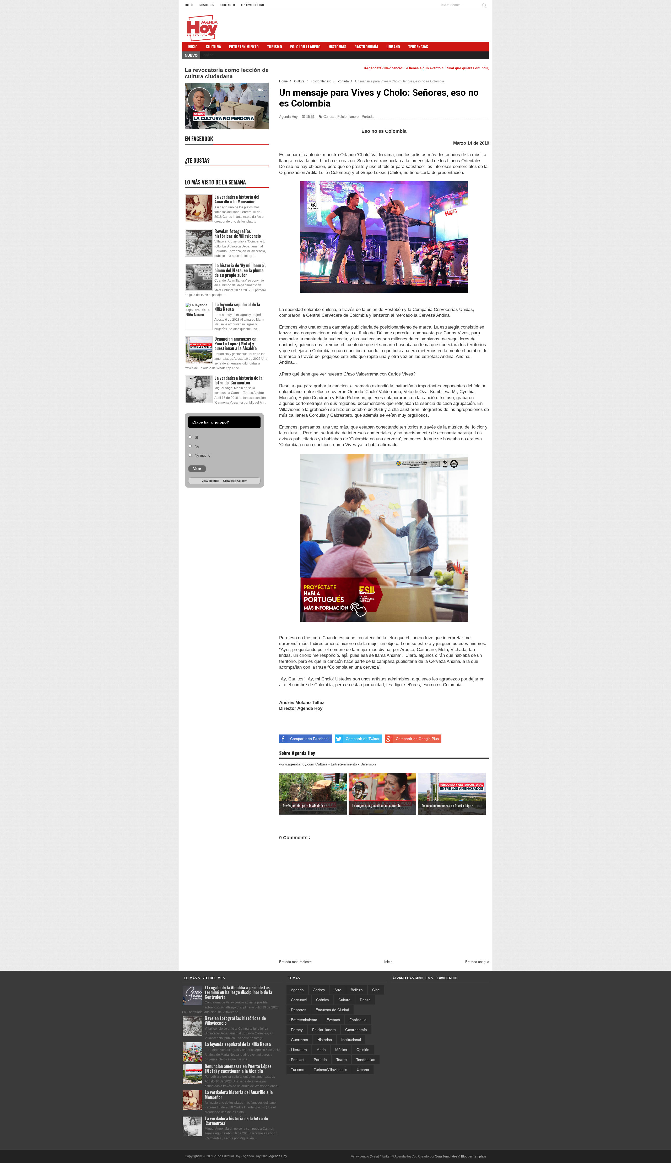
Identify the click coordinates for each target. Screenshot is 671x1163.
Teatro (341, 1060)
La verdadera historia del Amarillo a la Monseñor (236, 199)
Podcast (297, 1060)
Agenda (297, 990)
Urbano (363, 1069)
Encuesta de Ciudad (332, 1010)
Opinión (362, 1050)
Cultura (213, 46)
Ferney (297, 1030)
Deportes (298, 1010)
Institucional (351, 1040)
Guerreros (299, 1040)
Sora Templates (446, 1156)
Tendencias (365, 1060)
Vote (197, 469)
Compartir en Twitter (363, 739)
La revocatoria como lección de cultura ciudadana (227, 73)
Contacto (227, 5)
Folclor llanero (348, 117)
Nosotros (206, 5)
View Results (210, 480)
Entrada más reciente (295, 962)
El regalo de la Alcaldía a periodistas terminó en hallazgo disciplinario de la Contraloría (238, 992)
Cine (376, 990)
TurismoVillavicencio (330, 1069)
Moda (321, 1050)
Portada (368, 117)
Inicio (189, 5)
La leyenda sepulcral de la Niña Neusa (237, 306)
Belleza (357, 990)
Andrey (319, 990)
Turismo (297, 1069)
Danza (365, 1000)
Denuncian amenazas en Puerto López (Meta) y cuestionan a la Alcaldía (235, 343)
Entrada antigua (477, 962)
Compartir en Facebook (309, 739)
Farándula (357, 1020)
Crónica (322, 1000)
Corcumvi (299, 1000)
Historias (324, 1040)
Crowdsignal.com (235, 480)
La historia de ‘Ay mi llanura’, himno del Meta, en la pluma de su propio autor (240, 270)
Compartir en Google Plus (417, 739)
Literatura (299, 1050)
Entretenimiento (244, 46)
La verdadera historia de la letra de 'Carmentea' (238, 380)
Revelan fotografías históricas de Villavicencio (237, 233)
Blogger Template (473, 1156)
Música (341, 1050)
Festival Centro (252, 5)
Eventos (333, 1020)
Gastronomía (356, 1030)
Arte (337, 990)
